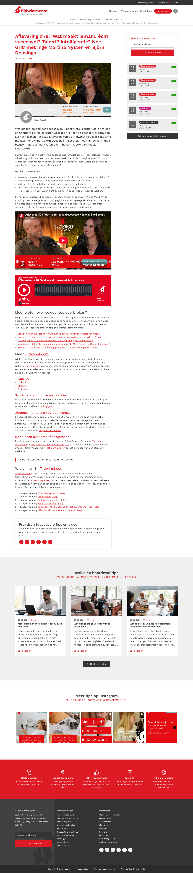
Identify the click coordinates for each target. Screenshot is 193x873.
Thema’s (113, 11)
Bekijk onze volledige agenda (152, 136)
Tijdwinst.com (37, 354)
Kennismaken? (163, 11)
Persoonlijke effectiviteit (68, 832)
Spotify (22, 385)
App (176, 2)
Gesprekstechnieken (66, 825)
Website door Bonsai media (133, 869)
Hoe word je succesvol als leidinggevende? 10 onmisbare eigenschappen (58, 347)
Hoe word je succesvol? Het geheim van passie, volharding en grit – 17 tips (59, 337)
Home (73, 19)
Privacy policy (105, 835)
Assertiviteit (62, 842)
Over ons (163, 2)
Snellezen (61, 828)
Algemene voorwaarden (109, 815)
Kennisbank (146, 11)
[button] (31, 727)
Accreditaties (105, 818)
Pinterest (23, 389)
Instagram (23, 378)
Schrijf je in (46, 406)
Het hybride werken (66, 835)
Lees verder (24, 650)
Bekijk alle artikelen (96, 664)
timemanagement (41, 480)
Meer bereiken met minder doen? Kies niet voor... (40, 625)
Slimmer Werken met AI (68, 818)
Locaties (103, 828)
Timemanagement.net (90, 19)
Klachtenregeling (106, 825)
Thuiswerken (63, 845)
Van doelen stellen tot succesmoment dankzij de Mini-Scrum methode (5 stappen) (64, 344)
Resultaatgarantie (107, 839)
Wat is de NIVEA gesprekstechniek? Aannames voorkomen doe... (150, 625)
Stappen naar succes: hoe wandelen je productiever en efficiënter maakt (59, 333)
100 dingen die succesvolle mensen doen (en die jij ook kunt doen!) (55, 340)
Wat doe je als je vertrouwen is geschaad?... (92, 625)
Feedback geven (64, 822)
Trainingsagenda (129, 11)
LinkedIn (22, 382)
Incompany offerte (146, 2)
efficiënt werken (56, 448)
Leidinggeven (63, 839)
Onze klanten (105, 822)
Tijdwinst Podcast (113, 19)
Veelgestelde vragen (108, 842)
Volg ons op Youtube (50, 430)
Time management (65, 815)
